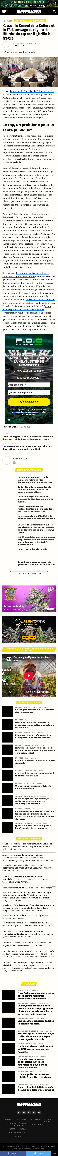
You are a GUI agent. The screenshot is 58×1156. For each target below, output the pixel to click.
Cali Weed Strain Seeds (26, 868)
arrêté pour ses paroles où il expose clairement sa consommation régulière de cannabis (26, 309)
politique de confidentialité (24, 412)
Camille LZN (19, 45)
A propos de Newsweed (16, 1120)
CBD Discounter (10, 951)
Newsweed (7, 21)
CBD (42, 922)
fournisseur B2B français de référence (32, 905)
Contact (17, 1136)
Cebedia (21, 1129)
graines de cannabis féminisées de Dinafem (23, 932)
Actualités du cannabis (30, 20)
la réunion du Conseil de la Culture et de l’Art (32, 91)
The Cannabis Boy (17, 1133)
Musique (26, 427)
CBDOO (10, 942)
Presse (12, 1129)
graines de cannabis (23, 855)
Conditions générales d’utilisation (17, 1124)
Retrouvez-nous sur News (42, 1120)
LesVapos (47, 843)
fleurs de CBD (21, 887)
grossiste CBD (23, 915)
